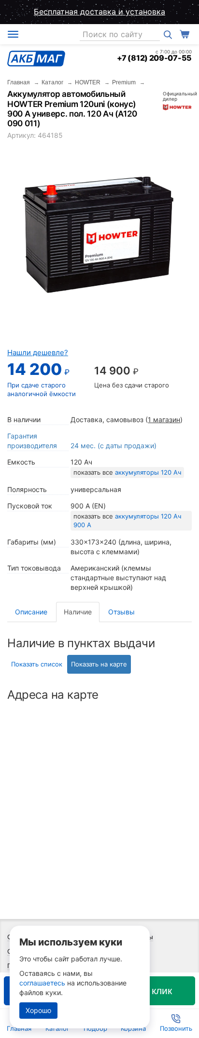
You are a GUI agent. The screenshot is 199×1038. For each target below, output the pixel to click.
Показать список (36, 664)
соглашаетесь (42, 983)
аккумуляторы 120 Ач (148, 472)
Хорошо (38, 1010)
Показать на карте (99, 664)
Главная (18, 82)
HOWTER (87, 82)
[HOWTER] (177, 106)
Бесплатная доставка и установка (99, 11)
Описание (31, 612)
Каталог (52, 82)
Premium (124, 82)
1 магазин (164, 419)
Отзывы (121, 612)
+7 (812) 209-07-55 (154, 58)
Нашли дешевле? (37, 352)
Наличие (78, 612)
